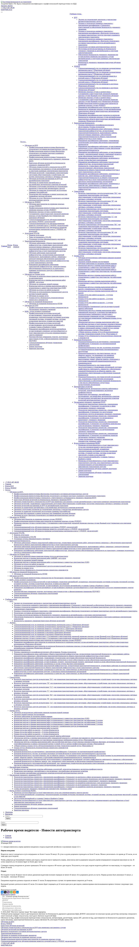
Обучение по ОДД (31, 305)
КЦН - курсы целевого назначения (37, 311)
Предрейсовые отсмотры (83, 386)
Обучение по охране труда (39, 296)
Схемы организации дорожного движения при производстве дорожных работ (95, 440)
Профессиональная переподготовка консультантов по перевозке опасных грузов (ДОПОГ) (49, 209)
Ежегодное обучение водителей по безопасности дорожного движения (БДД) (47, 164)
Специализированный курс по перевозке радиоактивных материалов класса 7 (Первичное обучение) (99, 73)
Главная (4, 246)
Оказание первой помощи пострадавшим (93, 262)
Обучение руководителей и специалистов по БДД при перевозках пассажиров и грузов (33, 927)
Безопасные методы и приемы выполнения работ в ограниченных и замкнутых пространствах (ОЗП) (48, 287)
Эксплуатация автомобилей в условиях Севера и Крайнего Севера (38, 798)
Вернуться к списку (8, 894)
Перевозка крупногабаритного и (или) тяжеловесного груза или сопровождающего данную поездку (98, 446)
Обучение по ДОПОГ (33, 202)
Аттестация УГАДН (32, 233)
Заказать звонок (7, 6)
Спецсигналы (79, 191)
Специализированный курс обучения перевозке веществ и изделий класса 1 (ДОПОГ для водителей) (48, 224)
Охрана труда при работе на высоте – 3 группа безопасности (36, 730)
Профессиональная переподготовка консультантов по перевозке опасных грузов (31, 939)
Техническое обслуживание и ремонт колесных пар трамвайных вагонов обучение (48, 195)
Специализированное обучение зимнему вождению (97, 468)
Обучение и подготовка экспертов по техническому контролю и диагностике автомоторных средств (48, 187)
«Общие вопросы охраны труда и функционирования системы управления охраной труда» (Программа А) (98, 333)
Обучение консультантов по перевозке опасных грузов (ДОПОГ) (38, 519)
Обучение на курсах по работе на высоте (44, 290)
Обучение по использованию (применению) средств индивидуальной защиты (43, 566)
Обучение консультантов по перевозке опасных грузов (21, 937)
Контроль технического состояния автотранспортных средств (24, 931)
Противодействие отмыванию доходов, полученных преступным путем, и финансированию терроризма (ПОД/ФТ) (48, 339)
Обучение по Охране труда (35, 274)
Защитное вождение (36, 348)
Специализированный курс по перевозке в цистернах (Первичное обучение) (42, 634)
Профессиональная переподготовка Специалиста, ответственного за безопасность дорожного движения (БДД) (49, 159)
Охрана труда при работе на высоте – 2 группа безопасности (36, 732)
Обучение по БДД (31, 145)
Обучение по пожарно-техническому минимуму (19, 935)
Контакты (133, 246)
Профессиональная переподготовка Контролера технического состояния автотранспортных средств (48, 148)
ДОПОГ (77, 66)
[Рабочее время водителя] (10, 841)
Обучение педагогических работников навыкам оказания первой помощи (41, 712)
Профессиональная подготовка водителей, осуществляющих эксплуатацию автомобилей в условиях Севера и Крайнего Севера (47, 325)
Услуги (23, 142)
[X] (5, 892)
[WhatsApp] (11, 892)
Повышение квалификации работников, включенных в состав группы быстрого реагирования (98, 159)
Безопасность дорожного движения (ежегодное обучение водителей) (39, 621)
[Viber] (8, 892)
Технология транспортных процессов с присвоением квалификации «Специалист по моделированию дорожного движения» (98, 429)
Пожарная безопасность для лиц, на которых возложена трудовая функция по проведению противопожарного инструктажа (99, 349)
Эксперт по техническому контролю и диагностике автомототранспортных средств (97, 20)
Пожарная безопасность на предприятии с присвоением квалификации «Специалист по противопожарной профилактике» (99, 343)
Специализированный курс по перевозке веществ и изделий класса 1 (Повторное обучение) (97, 77)
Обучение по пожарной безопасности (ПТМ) (45, 303)
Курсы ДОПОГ (16, 246)
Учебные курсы (76, 14)
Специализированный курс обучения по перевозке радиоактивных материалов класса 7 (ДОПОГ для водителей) (48, 229)
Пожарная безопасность (83, 340)
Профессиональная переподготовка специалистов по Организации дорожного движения (48, 308)
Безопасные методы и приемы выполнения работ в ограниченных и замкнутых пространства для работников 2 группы (99, 277)
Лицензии (126, 246)
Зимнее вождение (35, 346)
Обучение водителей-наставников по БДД (16, 929)
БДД (75, 17)
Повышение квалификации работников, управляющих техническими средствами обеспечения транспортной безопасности (98, 142)
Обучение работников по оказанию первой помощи (97, 263)
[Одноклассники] (14, 892)
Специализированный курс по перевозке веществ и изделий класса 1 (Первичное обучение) (97, 81)
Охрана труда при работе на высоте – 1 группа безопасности (36, 734)
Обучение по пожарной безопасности (39, 302)
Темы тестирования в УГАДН (40, 237)
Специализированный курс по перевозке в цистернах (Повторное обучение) (42, 632)
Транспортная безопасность (35, 241)
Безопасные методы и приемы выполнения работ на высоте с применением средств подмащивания (97, 288)
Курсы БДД (9, 246)
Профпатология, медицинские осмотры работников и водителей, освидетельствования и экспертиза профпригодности (98, 390)
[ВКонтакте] (2, 892)
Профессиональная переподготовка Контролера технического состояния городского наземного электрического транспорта (47, 153)
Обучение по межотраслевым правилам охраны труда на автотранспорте (41, 556)
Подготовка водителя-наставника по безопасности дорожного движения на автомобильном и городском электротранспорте (98, 51)
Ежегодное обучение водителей (12, 925)
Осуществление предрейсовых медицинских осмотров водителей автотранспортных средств (98, 399)
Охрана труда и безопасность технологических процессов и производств (46, 299)
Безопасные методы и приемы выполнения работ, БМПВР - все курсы (40, 558)
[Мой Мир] (17, 892)
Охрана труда (79, 256)
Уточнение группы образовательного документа (47, 239)
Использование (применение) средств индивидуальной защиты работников (42, 736)
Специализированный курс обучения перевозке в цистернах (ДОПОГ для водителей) (47, 220)
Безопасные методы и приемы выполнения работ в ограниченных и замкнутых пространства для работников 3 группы (99, 271)
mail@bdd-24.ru (6, 10)
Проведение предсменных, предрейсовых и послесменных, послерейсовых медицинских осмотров (98, 395)
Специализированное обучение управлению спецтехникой (36, 593)
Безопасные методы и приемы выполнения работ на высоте (36, 728)
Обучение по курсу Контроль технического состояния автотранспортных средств (44, 515)
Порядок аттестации (36, 235)
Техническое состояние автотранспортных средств (97, 47)
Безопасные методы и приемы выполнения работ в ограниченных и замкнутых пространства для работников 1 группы (99, 283)
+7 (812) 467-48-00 (7, 8)
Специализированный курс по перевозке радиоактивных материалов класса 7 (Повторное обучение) (99, 69)
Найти (8, 818)
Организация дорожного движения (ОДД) (89, 402)
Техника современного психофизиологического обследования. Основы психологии (96, 126)
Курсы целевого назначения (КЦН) (87, 443)
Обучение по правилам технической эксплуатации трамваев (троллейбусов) (42, 511)
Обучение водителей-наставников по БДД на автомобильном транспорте (45, 179)
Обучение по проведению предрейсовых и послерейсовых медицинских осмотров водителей (47, 183)
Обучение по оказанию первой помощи (43, 284)
